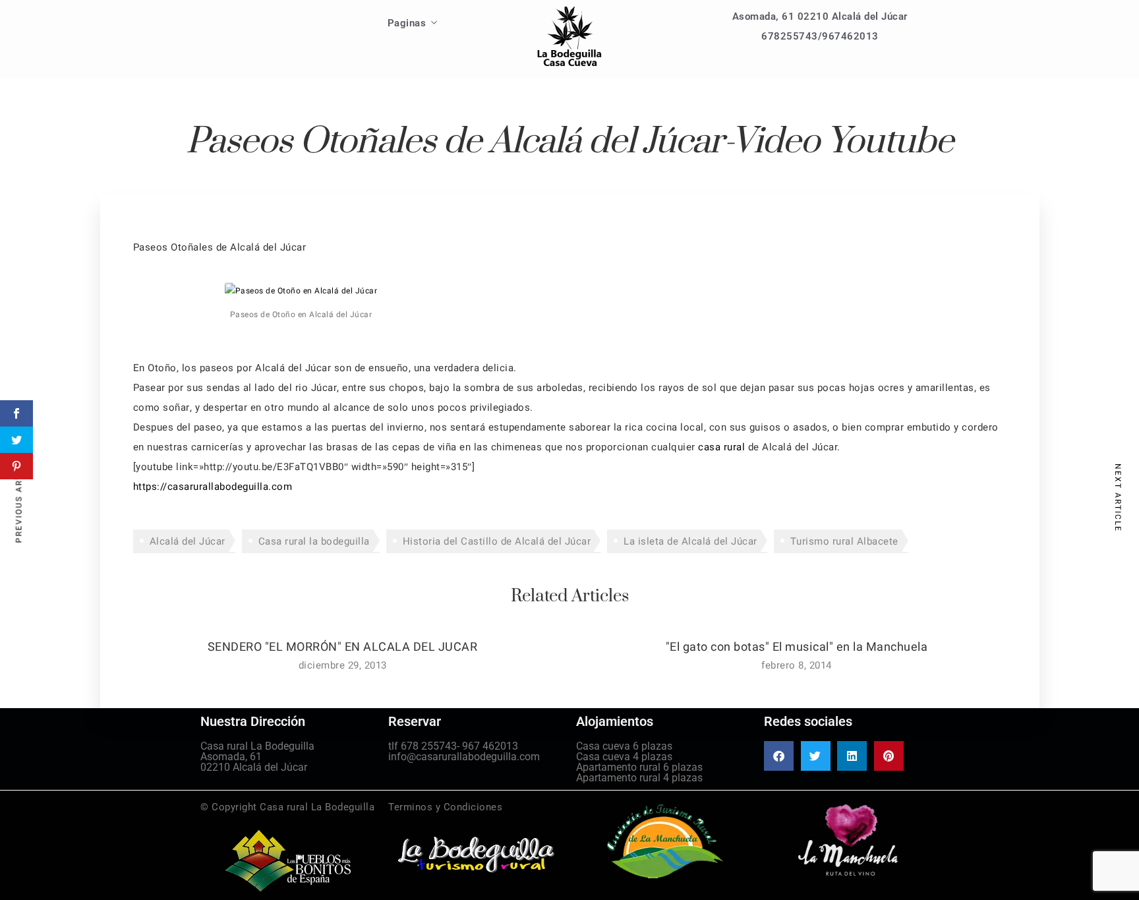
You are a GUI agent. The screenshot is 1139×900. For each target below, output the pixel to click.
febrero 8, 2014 (796, 665)
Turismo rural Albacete (844, 541)
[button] (779, 756)
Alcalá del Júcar (187, 541)
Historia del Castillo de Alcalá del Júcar (497, 541)
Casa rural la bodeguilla (314, 541)
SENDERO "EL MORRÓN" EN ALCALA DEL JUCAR (343, 647)
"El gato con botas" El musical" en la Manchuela (797, 647)
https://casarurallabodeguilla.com (213, 486)
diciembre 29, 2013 (343, 665)
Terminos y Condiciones (445, 807)
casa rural (721, 447)
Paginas (407, 23)
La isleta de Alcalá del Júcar (690, 541)
